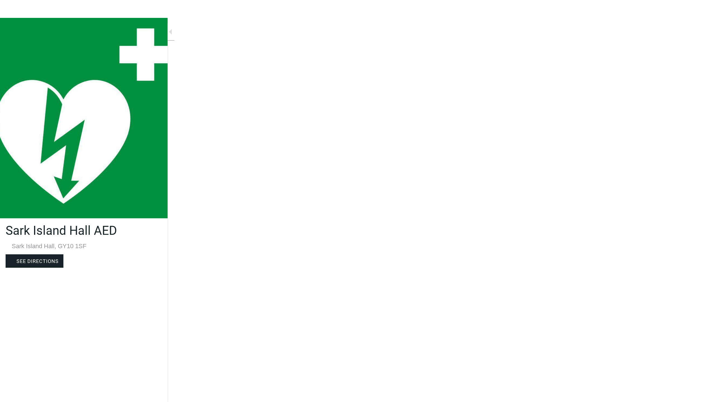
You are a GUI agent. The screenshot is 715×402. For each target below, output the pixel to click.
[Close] (11, 9)
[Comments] (156, 394)
